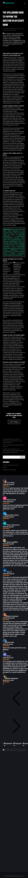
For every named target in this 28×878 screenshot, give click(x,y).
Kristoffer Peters (13, 515)
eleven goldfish (12, 542)
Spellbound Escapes (10, 28)
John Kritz (10, 642)
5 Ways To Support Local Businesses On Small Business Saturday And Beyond (13, 450)
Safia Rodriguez (12, 678)
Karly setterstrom (13, 525)
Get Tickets (14, 422)
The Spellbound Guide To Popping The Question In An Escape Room (12, 440)
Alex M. (9, 572)
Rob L (9, 656)
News (5, 467)
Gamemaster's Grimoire (9, 30)
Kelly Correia (11, 500)
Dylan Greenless (12, 616)
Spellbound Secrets (9, 470)
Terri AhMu (11, 483)
